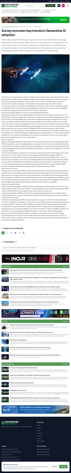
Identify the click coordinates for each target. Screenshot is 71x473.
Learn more (30, 468)
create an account (15, 247)
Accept (63, 466)
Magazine (40, 433)
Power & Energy (45, 12)
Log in (50, 1)
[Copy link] (7, 232)
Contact (67, 1)
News (38, 425)
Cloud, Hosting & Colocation (10, 10)
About (62, 1)
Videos (39, 428)
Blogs (38, 430)
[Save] (3, 232)
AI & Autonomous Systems (10, 26)
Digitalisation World (43, 452)
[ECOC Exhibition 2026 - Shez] (35, 409)
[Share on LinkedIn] (15, 232)
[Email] (11, 232)
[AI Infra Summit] (35, 313)
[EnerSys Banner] (35, 259)
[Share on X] (19, 232)
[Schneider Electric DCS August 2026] (35, 20)
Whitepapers (41, 441)
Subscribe (50, 5)
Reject (54, 466)
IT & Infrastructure (48, 10)
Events (39, 436)
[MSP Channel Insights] (63, 5)
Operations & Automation (9, 12)
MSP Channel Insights (43, 454)
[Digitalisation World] (59, 5)
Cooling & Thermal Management (31, 10)
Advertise (56, 1)
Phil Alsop (38, 26)
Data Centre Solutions (43, 449)
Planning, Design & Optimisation (29, 12)
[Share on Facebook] (23, 232)
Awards (39, 438)
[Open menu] (68, 5)
